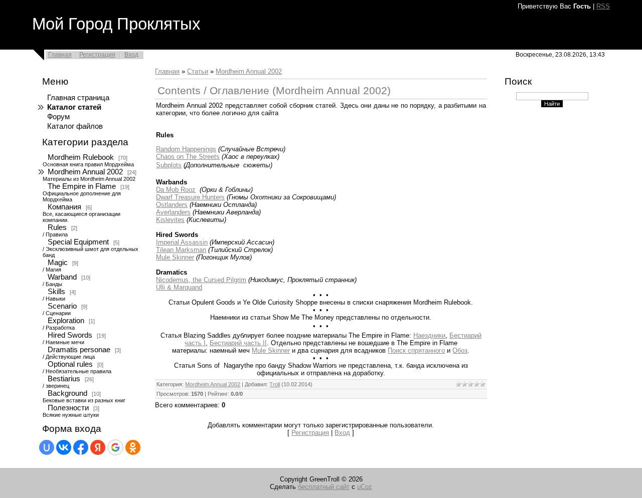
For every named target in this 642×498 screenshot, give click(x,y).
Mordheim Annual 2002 (85, 172)
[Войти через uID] (46, 447)
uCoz (364, 486)
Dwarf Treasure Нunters (190, 197)
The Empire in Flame (82, 186)
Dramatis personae (79, 350)
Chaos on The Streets (188, 156)
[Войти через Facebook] (80, 447)
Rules (57, 227)
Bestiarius (64, 379)
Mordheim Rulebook (81, 157)
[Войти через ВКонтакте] (63, 447)
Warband (62, 277)
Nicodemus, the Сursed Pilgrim (201, 280)
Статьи (197, 71)
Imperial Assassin (182, 242)
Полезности (68, 408)
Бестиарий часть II (238, 343)
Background (67, 393)
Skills (56, 292)
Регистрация (97, 54)
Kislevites (170, 219)
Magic (58, 263)
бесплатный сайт (324, 486)
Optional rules (70, 364)
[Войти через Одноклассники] (132, 447)
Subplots (169, 165)
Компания (64, 207)
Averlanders (173, 212)
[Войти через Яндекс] (97, 447)
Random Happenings (186, 149)
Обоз (459, 350)
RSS (603, 6)
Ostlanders (172, 204)
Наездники (429, 335)
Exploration (66, 321)
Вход (131, 54)
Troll (274, 384)
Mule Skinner (175, 257)
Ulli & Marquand (179, 287)
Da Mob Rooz (176, 189)
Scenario (62, 306)
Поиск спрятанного (416, 350)
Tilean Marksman (181, 250)
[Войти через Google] (115, 447)
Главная (60, 54)
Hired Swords (70, 335)
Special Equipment (78, 242)
